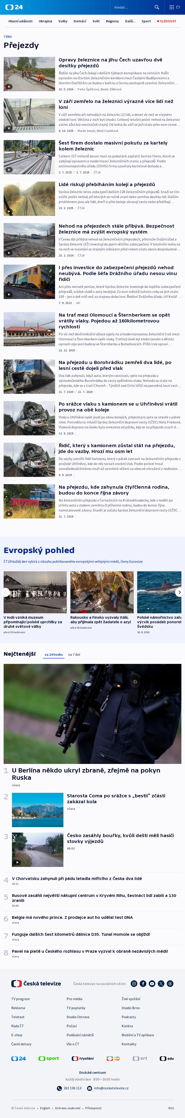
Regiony (112, 21)
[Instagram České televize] (134, 983)
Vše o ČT (73, 1044)
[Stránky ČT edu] (167, 1058)
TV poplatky (76, 1008)
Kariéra (127, 1026)
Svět (96, 21)
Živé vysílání (131, 999)
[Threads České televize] (170, 983)
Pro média (74, 999)
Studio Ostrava (78, 1017)
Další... (130, 21)
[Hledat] (157, 7)
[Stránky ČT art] (140, 1058)
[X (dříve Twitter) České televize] (161, 983)
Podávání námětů (80, 1035)
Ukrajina (45, 21)
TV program (20, 999)
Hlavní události (20, 21)
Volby (62, 21)
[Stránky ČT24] (18, 1058)
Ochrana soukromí (67, 1108)
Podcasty (129, 1017)
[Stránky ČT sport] (49, 1058)
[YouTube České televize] (152, 983)
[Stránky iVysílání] (83, 1058)
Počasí (72, 1026)
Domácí (80, 21)
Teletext (18, 1017)
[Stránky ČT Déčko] (113, 1058)
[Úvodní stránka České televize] (36, 983)
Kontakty (129, 1044)
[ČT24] (14, 7)
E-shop (16, 1035)
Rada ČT (17, 1026)
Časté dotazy (21, 1044)
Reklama (18, 1008)
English (45, 1108)
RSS (171, 1108)
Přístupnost (93, 1108)
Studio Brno (131, 1008)
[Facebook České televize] (143, 983)
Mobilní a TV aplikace (138, 1035)
